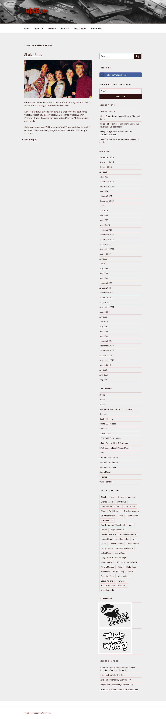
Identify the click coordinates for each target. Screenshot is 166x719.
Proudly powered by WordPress (37, 713)
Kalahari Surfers (116, 544)
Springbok (103, 477)
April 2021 (103, 331)
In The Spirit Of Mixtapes (110, 438)
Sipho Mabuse (123, 576)
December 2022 (106, 235)
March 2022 (104, 278)
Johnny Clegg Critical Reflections (113, 443)
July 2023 (103, 206)
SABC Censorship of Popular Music (114, 448)
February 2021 (105, 341)
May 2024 (103, 191)
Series (51, 28)
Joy (134, 539)
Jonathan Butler (122, 539)
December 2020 (106, 346)
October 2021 (105, 302)
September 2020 (106, 360)
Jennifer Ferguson (108, 534)
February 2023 (105, 230)
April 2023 (103, 220)
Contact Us (96, 28)
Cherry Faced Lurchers (110, 506)
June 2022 (103, 264)
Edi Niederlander (108, 516)
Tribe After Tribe (108, 585)
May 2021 (103, 326)
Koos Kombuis (132, 544)
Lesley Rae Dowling (124, 548)
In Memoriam (105, 433)
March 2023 (104, 225)
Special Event (105, 472)
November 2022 (106, 239)
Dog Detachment (131, 511)
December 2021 (106, 293)
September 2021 (106, 307)
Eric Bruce (103, 689)
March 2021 (104, 336)
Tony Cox (120, 581)
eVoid (120, 516)
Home (27, 28)
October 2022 (105, 244)
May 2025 (103, 177)
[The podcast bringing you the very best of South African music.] (115, 652)
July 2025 (103, 172)
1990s (102, 404)
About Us (38, 28)
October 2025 (105, 167)
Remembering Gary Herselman (124, 689)
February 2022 (105, 283)
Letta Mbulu (106, 553)
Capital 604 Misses (107, 424)
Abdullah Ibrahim (108, 497)
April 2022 (103, 273)
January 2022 (105, 288)
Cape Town (29, 102)
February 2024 (105, 196)
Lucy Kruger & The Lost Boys (113, 557)
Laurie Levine (107, 548)
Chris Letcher (130, 506)
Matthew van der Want (127, 562)
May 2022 (103, 268)
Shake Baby (33, 55)
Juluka (103, 544)
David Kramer (115, 511)
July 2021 (103, 317)
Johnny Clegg (106, 539)
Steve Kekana (107, 581)
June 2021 (103, 321)
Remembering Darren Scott (119, 680)
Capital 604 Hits (106, 419)
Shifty (101, 453)
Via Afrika (122, 585)
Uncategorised (105, 482)
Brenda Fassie (107, 502)
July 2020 (103, 370)
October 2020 (105, 355)
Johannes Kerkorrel (128, 534)
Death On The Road (116, 675)
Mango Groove (107, 562)
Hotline (104, 530)
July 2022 (103, 259)
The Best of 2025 (107, 111)
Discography (30, 139)
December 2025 (106, 157)
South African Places (108, 467)
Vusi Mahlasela (107, 590)
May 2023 (103, 215)
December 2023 (106, 201)
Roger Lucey (118, 571)
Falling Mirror (132, 516)
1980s (102, 400)
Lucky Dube (120, 553)
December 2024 (106, 181)
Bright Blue (121, 502)
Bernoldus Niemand (126, 497)
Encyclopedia (80, 28)
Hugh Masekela (117, 530)
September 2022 (106, 249)
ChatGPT (103, 429)
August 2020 (105, 365)
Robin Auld (105, 571)
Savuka (131, 571)
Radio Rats (131, 567)
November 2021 (106, 297)
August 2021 (104, 312)
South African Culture (108, 458)
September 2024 (106, 186)
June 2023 (103, 210)
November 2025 (106, 162)
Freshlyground (107, 520)
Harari (130, 525)
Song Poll (65, 28)
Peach (120, 567)
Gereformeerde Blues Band (113, 525)
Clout (103, 511)
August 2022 (105, 254)
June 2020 (103, 375)
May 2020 (103, 379)
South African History (108, 462)
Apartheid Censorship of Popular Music (116, 409)
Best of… (103, 414)
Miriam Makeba (107, 567)
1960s (102, 395)
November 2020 (106, 351)
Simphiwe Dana (107, 576)
